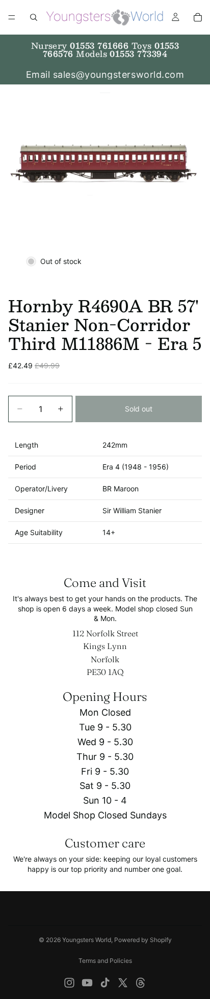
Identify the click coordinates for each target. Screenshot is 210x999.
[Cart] (198, 17)
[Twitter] (123, 983)
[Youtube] (87, 983)
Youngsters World (86, 940)
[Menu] (11, 17)
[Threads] (141, 983)
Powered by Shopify (143, 940)
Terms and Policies (105, 960)
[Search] (33, 17)
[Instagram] (69, 983)
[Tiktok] (105, 983)
